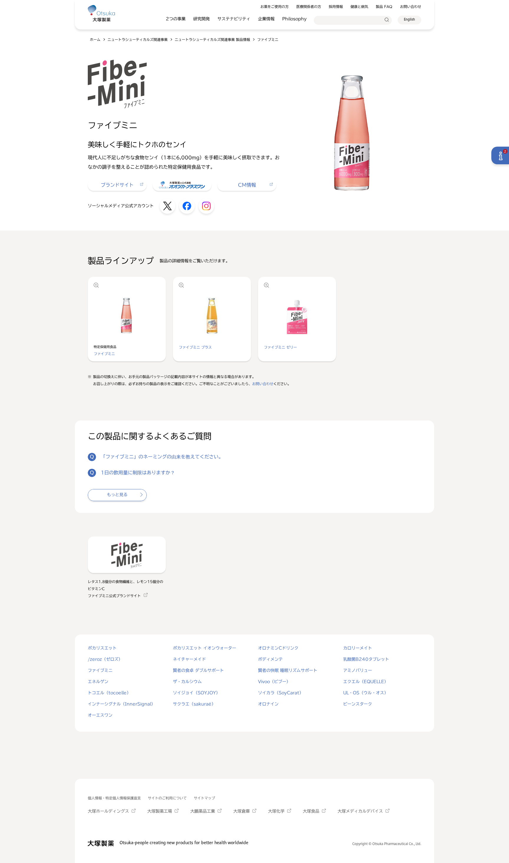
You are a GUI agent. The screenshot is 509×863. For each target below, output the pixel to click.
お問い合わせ (410, 6)
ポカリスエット (102, 648)
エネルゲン (98, 682)
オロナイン (268, 704)
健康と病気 (359, 6)
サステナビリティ (233, 19)
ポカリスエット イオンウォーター (204, 648)
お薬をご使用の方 (274, 6)
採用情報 (336, 6)
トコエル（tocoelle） (109, 693)
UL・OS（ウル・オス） (365, 693)
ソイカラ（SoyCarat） (280, 693)
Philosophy (294, 19)
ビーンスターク (357, 704)
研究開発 (201, 19)
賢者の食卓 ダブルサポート (198, 670)
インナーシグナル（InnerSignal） (121, 704)
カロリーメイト (357, 648)
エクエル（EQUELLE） (365, 682)
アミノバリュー (357, 670)
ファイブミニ (100, 670)
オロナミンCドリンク (278, 648)
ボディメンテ (270, 659)
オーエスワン (100, 715)
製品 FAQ (384, 6)
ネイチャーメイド (189, 659)
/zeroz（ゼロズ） (105, 659)
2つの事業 (176, 19)
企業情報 (266, 19)
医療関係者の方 (308, 6)
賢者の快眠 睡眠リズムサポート (287, 670)
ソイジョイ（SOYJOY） (196, 693)
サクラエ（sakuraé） (194, 704)
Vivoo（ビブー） (274, 682)
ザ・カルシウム (187, 682)
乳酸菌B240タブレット (366, 659)
